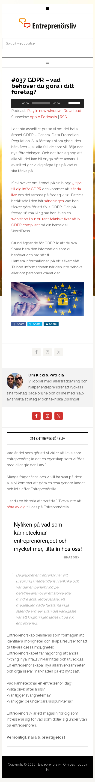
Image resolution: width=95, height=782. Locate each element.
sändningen (54, 201)
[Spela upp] (17, 103)
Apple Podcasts (43, 117)
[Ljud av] (64, 103)
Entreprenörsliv (47, 24)
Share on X (71, 557)
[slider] (74, 103)
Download (72, 111)
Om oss (69, 764)
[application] (47, 103)
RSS (63, 117)
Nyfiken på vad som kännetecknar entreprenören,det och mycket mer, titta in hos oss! (48, 536)
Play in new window (44, 111)
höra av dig (16, 507)
